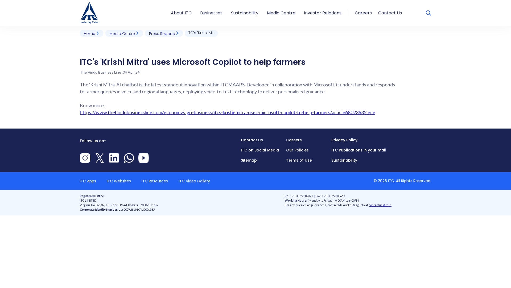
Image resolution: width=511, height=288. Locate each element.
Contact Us (390, 13)
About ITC (181, 13)
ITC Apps (88, 181)
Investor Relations (322, 13)
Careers (363, 13)
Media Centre (281, 13)
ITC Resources (155, 181)
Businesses (211, 13)
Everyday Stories (285, 3)
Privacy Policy (344, 140)
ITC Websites (119, 181)
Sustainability (244, 13)
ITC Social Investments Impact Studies (273, 3)
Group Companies (220, 3)
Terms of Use (299, 160)
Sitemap (249, 160)
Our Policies (297, 150)
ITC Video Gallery (194, 181)
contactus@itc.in (380, 205)
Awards (179, 3)
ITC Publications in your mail (358, 150)
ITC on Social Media (260, 150)
